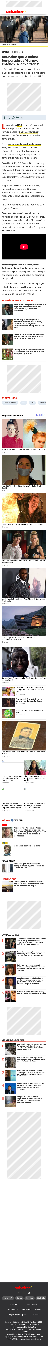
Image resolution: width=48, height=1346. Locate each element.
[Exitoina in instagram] (19, 1293)
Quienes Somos (31, 1304)
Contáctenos (12, 1309)
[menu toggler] (2, 11)
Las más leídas (10, 934)
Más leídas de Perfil (13, 1040)
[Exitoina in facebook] (24, 1293)
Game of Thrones (28, 131)
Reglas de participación (18, 1314)
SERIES (5, 52)
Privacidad (26, 1309)
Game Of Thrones (10, 403)
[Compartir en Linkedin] (17, 117)
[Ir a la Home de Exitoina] (16, 12)
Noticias (29, 1298)
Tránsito (35, 1314)
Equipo (38, 1309)
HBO (19, 125)
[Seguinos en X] (29, 1293)
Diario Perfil (8, 1298)
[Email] (22, 118)
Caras (19, 1298)
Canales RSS (15, 1304)
